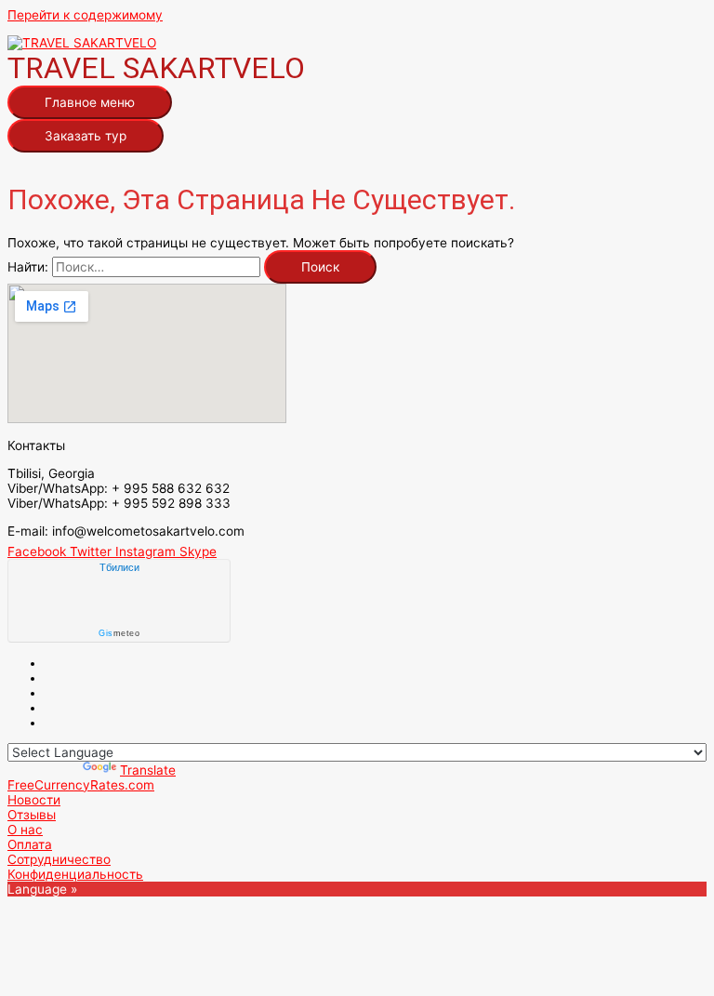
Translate (148, 770)
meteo (119, 633)
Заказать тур (85, 135)
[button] (33, 799)
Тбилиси (119, 567)
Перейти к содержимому (85, 14)
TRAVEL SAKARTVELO (156, 68)
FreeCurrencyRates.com (80, 784)
